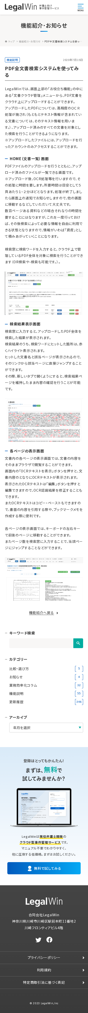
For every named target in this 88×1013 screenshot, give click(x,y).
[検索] (78, 643)
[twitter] (38, 940)
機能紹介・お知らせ (30, 41)
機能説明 (12, 60)
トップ (11, 41)
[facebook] (49, 940)
